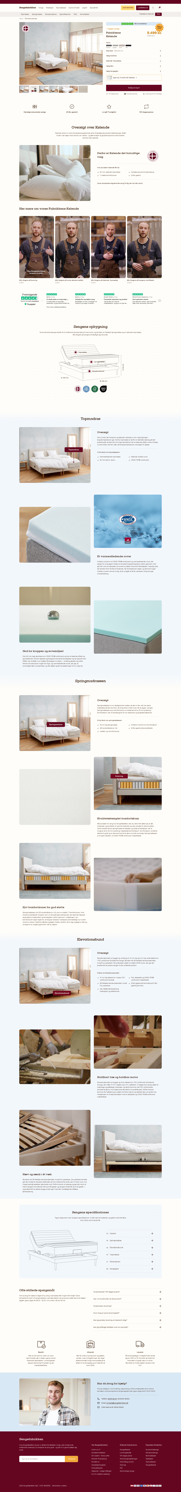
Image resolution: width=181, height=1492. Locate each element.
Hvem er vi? (95, 1450)
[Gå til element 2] (34, 89)
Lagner (84, 8)
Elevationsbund (50, 14)
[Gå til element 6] (73, 89)
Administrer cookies (59, 1486)
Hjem (21, 18)
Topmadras (25, 14)
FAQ (75, 14)
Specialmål (94, 8)
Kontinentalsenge (152, 1450)
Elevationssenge (31, 18)
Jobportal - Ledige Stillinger (101, 1471)
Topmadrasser (61, 8)
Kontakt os (95, 1462)
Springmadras (37, 14)
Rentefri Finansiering (99, 1459)
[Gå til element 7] (83, 89)
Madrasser (49, 8)
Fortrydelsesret (97, 1468)
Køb (158, 14)
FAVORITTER (128, 7)
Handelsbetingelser (98, 1465)
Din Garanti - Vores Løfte (100, 1456)
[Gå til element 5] (63, 89)
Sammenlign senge (127, 1471)
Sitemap (123, 1465)
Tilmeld (71, 1459)
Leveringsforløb (125, 1453)
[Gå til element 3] (43, 89)
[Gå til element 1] (24, 89)
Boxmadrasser (151, 1456)
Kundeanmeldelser (98, 1453)
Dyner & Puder (74, 8)
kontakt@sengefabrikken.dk (117, 1403)
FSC (121, 1468)
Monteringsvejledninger (128, 1459)
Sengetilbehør (125, 1450)
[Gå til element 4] (53, 89)
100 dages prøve (126, 1456)
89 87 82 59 (112, 1399)
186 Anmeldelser (140, 24)
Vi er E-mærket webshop (100, 1474)
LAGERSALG (143, 7)
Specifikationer (65, 14)
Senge (41, 8)
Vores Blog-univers (127, 1462)
